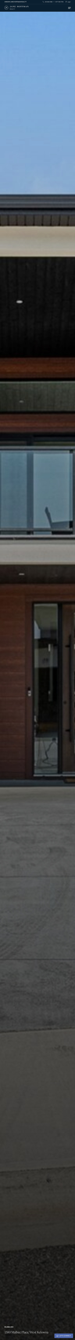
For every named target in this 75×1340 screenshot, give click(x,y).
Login (69, 2)
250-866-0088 (48, 2)
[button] (69, 8)
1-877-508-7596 (59, 2)
